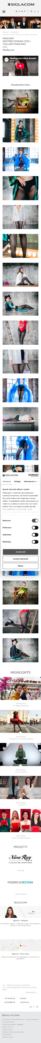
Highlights (15, 32)
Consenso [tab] (7, 481)
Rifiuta (20, 566)
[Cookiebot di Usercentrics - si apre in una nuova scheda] (28, 475)
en (35, 11)
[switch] (35, 527)
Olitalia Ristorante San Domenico (18, 985)
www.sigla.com (7, 1037)
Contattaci (24, 1002)
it (38, 11)
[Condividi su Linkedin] (31, 1006)
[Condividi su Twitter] (37, 1006)
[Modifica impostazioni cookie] (12, 1032)
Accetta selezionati (20, 559)
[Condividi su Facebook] (34, 1006)
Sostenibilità (10, 1002)
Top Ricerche (10, 998)
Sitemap (23, 998)
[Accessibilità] (6, 1034)
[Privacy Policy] (7, 1027)
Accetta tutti (20, 552)
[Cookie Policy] (7, 1029)
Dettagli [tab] (17, 481)
